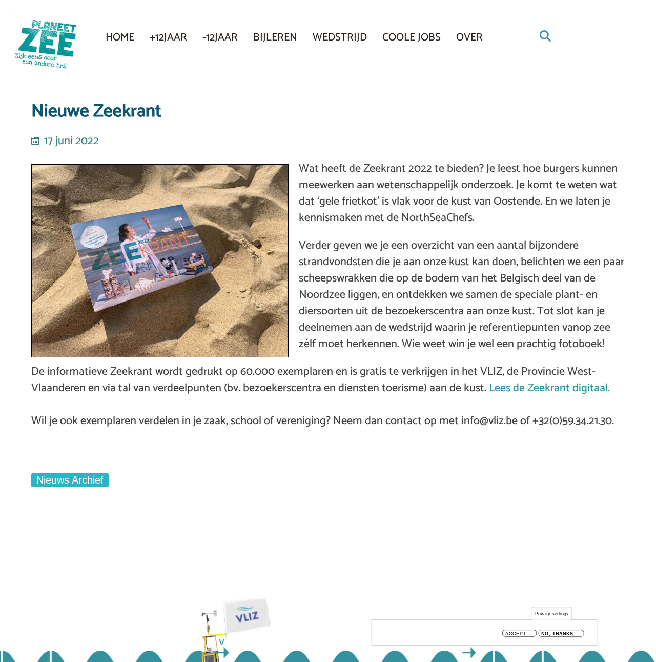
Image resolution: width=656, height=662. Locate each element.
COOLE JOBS (411, 37)
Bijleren (275, 37)
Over (469, 37)
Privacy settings (552, 613)
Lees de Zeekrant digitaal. (549, 388)
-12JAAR (220, 37)
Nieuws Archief (70, 480)
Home (120, 37)
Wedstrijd (340, 37)
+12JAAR (168, 37)
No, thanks (557, 633)
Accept (515, 633)
